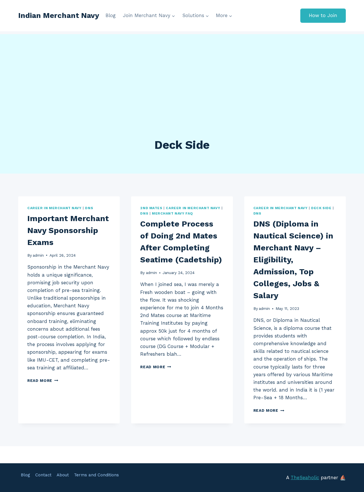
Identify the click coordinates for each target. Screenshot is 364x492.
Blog (111, 15)
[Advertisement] (182, 74)
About (63, 474)
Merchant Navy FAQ (172, 213)
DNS (89, 208)
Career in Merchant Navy (54, 208)
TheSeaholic (305, 477)
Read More (42, 380)
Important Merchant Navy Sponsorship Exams (68, 230)
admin (38, 255)
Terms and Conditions (96, 474)
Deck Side (321, 208)
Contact (43, 474)
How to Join (323, 15)
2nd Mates (151, 208)
